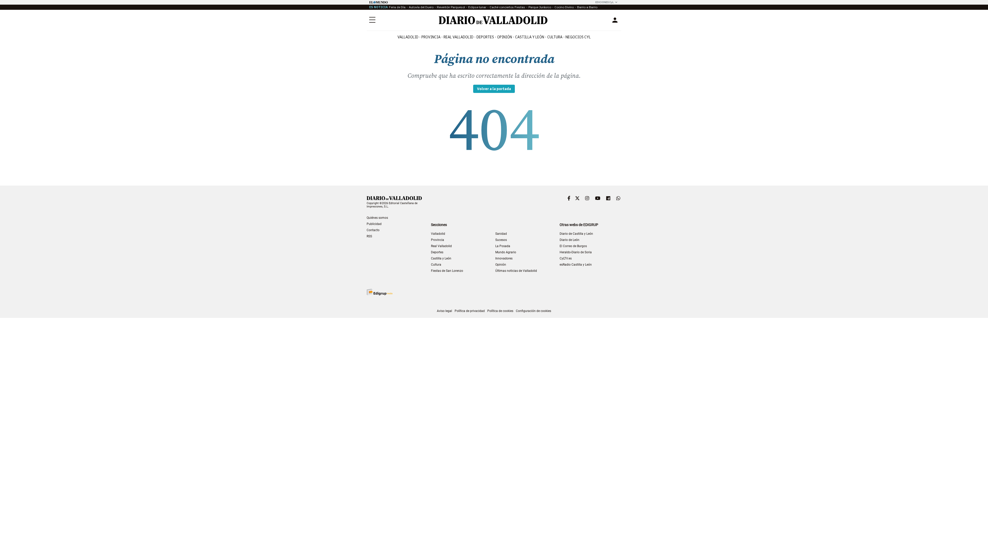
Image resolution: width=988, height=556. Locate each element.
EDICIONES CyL (604, 2)
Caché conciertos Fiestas (507, 7)
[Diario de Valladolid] (493, 20)
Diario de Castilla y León (576, 234)
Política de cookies (500, 311)
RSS (369, 236)
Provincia (430, 37)
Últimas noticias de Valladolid (516, 271)
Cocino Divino (564, 7)
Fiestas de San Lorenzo (447, 271)
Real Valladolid (458, 37)
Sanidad (501, 234)
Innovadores (504, 258)
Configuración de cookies (533, 311)
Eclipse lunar (477, 7)
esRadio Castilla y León (576, 264)
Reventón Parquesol (451, 7)
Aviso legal (444, 311)
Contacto (373, 230)
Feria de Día (397, 7)
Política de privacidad (470, 311)
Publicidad (374, 224)
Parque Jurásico (539, 7)
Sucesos (501, 240)
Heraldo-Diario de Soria (576, 252)
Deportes (485, 37)
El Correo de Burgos (573, 246)
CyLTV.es (566, 258)
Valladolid (408, 37)
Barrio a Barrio (587, 7)
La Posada (502, 246)
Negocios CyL (578, 37)
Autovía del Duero (421, 7)
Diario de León (569, 240)
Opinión (504, 37)
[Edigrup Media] (379, 292)
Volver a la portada (494, 88)
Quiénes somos (377, 218)
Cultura (554, 37)
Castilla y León (529, 37)
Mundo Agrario (505, 252)
